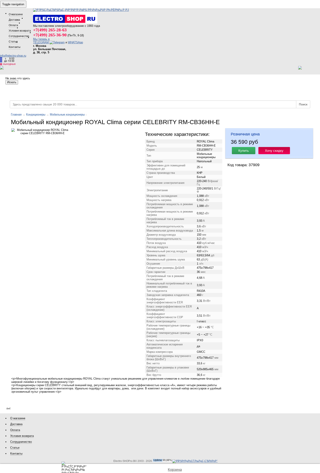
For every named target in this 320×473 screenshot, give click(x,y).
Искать (11, 82)
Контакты (14, 47)
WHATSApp (75, 42)
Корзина (175, 470)
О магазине (16, 14)
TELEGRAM (41, 42)
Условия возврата (20, 30)
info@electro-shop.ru (13, 55)
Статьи (13, 41)
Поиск (303, 104)
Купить (243, 150)
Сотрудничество (19, 36)
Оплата (13, 25)
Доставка (14, 19)
